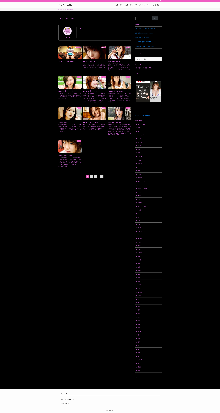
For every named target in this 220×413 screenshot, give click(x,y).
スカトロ (140, 210)
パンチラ (140, 238)
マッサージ (141, 249)
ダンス (139, 217)
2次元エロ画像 (141, 124)
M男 (139, 127)
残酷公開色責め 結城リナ (142, 37)
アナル (139, 170)
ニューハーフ (141, 231)
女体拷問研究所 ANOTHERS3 (143, 42)
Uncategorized (141, 135)
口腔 (139, 277)
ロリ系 (139, 260)
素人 (139, 338)
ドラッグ (140, 224)
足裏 (139, 352)
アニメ (139, 174)
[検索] (160, 1)
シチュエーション (142, 206)
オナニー (140, 185)
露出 (139, 363)
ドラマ (139, 227)
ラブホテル (141, 252)
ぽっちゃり (141, 163)
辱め (139, 356)
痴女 (139, 320)
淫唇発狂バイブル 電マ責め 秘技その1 (145, 46)
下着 (139, 263)
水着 (139, 306)
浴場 (139, 313)
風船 (139, 370)
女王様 (139, 295)
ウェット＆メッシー (143, 181)
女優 (139, 288)
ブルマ (139, 245)
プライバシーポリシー (67, 399)
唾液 (139, 281)
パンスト (140, 235)
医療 (139, 274)
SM (138, 131)
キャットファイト (142, 188)
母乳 (139, 302)
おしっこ (140, 138)
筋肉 (139, 335)
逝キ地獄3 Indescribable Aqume (144, 33)
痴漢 (139, 324)
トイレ (139, 220)
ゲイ (139, 199)
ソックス (140, 213)
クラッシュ (141, 195)
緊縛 (139, 342)
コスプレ (140, 202)
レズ (139, 256)
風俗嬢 (139, 367)
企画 (139, 267)
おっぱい (140, 145)
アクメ (139, 167)
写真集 (139, 270)
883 (102, 176)
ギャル (139, 192)
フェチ (139, 242)
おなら (139, 149)
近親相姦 (140, 360)
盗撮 (139, 327)
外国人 (139, 285)
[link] (80, 29)
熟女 (139, 317)
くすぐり (140, 156)
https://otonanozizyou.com (142, 115)
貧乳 (139, 349)
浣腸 (139, 310)
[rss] (158, 1)
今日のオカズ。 (65, 5)
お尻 (139, 152)
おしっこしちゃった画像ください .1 (145, 28)
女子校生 (140, 292)
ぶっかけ (140, 160)
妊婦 (139, 299)
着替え (139, 331)
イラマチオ (141, 178)
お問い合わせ (64, 403)
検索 (155, 18)
